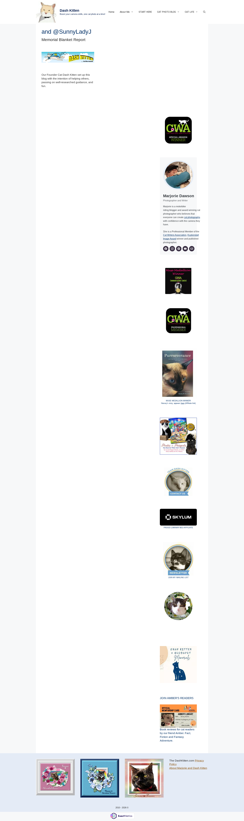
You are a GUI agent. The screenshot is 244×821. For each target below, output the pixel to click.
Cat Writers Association (174, 235)
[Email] (191, 248)
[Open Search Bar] (204, 12)
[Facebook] (165, 248)
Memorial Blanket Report (63, 39)
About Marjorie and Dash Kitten (188, 768)
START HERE (145, 12)
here (182, 403)
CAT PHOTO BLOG (166, 12)
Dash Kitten (69, 10)
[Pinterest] (178, 248)
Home (111, 12)
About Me (125, 12)
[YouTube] (185, 248)
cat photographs (192, 217)
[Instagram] (172, 248)
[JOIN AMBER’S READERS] (178, 716)
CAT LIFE (189, 12)
